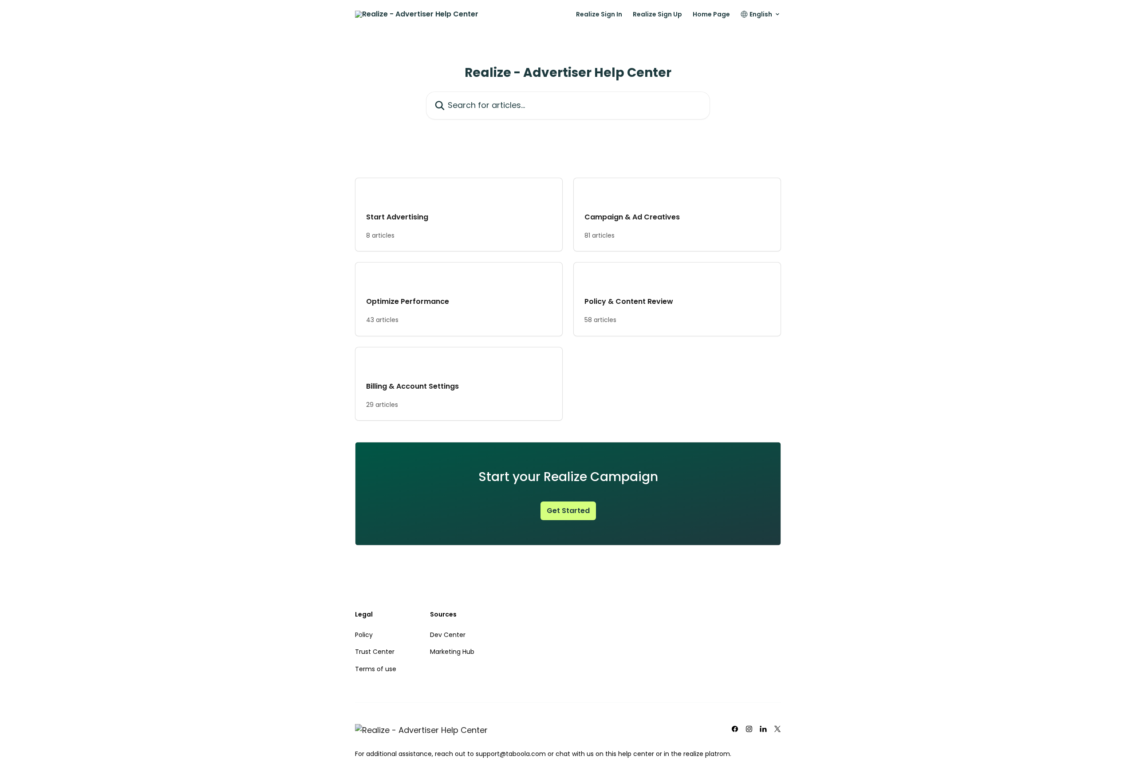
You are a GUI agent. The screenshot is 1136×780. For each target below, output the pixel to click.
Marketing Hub (452, 651)
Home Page (711, 14)
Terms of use (375, 669)
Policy (364, 634)
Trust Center (374, 651)
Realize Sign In (599, 14)
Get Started (568, 510)
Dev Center (447, 634)
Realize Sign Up (657, 14)
